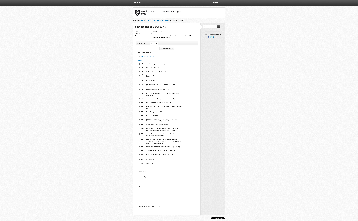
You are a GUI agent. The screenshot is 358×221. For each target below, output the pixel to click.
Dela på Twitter (211, 37)
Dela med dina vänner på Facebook (208, 37)
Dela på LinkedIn (213, 37)
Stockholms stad (150, 20)
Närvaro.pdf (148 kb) (147, 56)
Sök (219, 27)
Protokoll (154, 43)
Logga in (222, 3)
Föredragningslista (142, 43)
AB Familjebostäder (162, 20)
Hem (142, 20)
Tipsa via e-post (216, 37)
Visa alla (140, 60)
